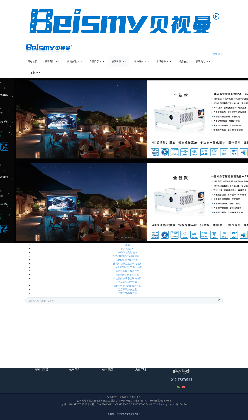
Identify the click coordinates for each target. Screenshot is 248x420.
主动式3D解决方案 (127, 293)
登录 (215, 54)
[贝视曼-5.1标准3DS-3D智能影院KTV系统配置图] (50, 325)
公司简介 (74, 369)
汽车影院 (126, 248)
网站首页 (32, 61)
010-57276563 (181, 379)
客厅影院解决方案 (127, 289)
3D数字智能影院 (126, 252)
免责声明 (140, 369)
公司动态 (107, 369)
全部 (127, 245)
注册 (220, 54)
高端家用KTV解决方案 (127, 274)
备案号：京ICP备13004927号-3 (124, 414)
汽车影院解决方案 (127, 282)
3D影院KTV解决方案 (127, 259)
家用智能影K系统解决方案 (127, 285)
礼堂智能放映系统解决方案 (127, 278)
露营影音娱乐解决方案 (127, 270)
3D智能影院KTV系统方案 (126, 256)
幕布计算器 (42, 369)
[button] (18, 160)
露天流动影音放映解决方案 (127, 263)
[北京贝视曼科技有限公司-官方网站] (124, 26)
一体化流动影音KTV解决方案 (127, 267)
